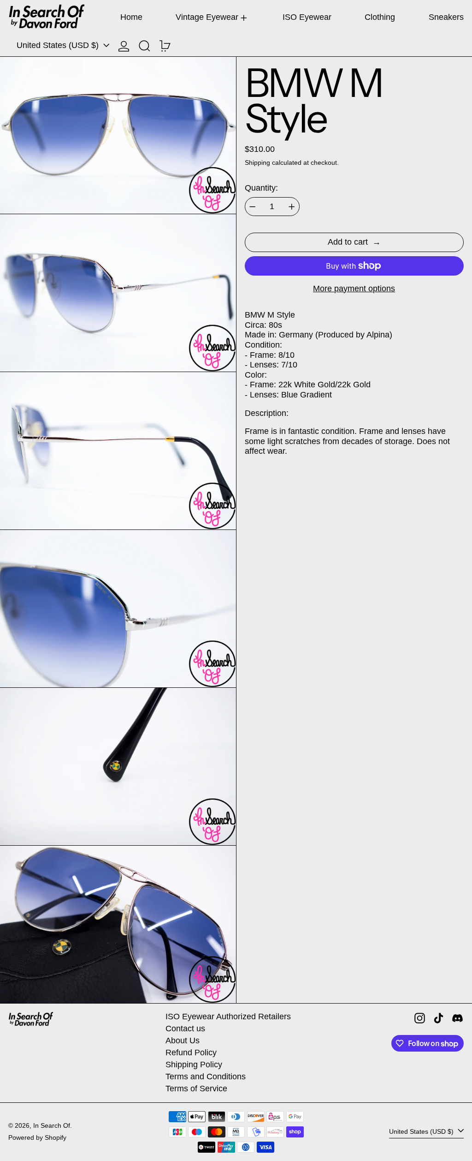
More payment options (354, 288)
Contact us (185, 1028)
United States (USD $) (59, 45)
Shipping (257, 162)
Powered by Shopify (37, 1137)
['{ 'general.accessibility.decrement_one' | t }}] (252, 207)
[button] (144, 46)
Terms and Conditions (205, 1076)
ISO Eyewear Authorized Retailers (228, 1016)
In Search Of (51, 1125)
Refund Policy (191, 1052)
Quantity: (261, 187)
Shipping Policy (193, 1064)
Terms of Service (196, 1088)
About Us (182, 1040)
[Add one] (292, 207)
